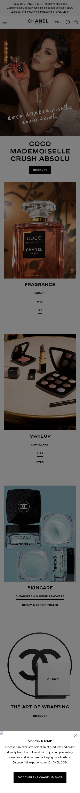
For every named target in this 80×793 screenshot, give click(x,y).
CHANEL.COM (57, 762)
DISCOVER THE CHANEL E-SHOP (40, 777)
